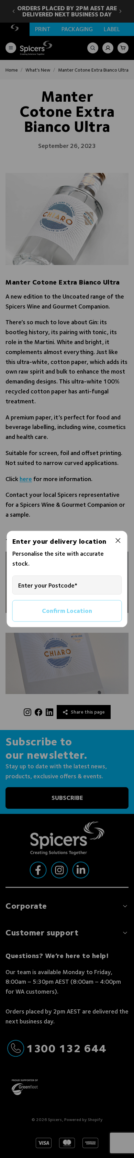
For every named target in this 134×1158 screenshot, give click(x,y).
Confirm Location (67, 610)
